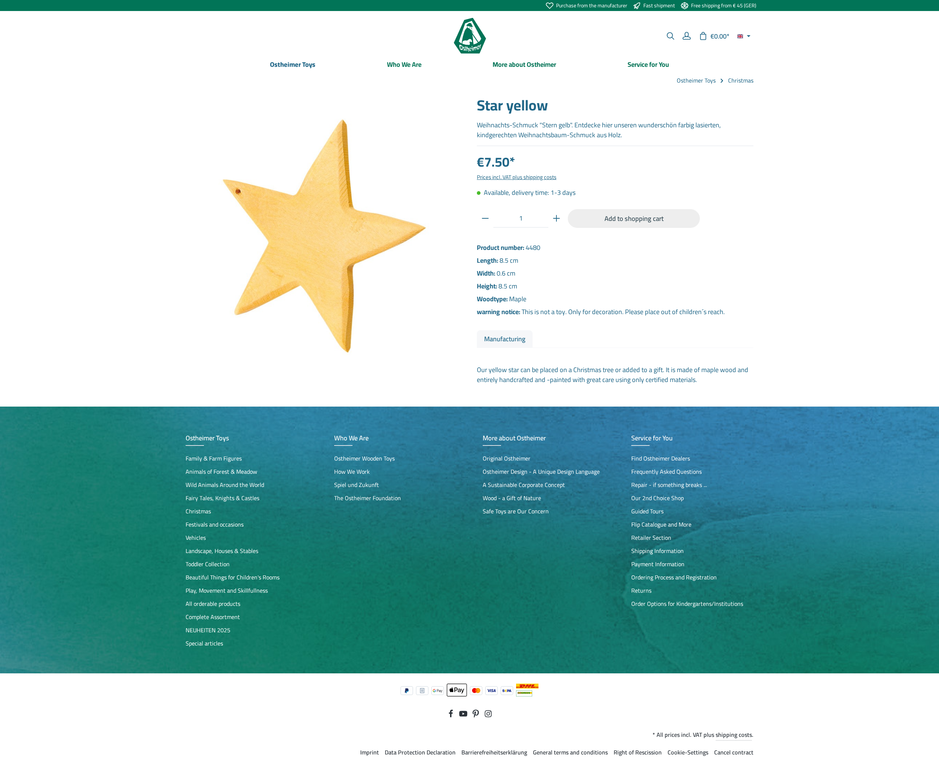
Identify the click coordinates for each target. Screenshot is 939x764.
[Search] (670, 36)
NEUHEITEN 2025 (208, 630)
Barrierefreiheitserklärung (494, 752)
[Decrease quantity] (485, 218)
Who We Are (351, 438)
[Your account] (686, 36)
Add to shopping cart (634, 218)
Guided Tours (647, 511)
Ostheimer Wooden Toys (364, 458)
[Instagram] (488, 715)
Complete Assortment (213, 616)
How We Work (352, 471)
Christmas (198, 511)
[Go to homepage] (469, 36)
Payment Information (657, 564)
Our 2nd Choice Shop (657, 497)
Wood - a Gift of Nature (512, 497)
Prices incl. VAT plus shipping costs (516, 177)
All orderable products (213, 603)
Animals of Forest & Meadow (221, 471)
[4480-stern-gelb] (324, 235)
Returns (641, 590)
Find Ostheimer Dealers (660, 458)
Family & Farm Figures (214, 458)
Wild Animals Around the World (225, 484)
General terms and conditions (570, 752)
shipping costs (734, 734)
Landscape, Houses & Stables (222, 550)
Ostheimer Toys (207, 438)
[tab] (505, 339)
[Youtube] (464, 715)
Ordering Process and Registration (674, 577)
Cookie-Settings (688, 752)
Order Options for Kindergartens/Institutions (687, 603)
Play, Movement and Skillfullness (227, 590)
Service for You (652, 438)
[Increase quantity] (556, 218)
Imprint (369, 752)
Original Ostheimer (506, 458)
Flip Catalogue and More (661, 524)
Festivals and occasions (215, 524)
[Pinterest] (476, 715)
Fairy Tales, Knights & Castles (222, 497)
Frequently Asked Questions (666, 471)
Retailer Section (651, 537)
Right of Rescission (638, 752)
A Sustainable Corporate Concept (524, 484)
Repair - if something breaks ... (669, 484)
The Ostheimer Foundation (367, 497)
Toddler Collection (208, 564)
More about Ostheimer (514, 438)
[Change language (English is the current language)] (743, 36)
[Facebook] (451, 715)
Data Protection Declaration (420, 752)
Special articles (204, 643)
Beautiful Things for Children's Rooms (232, 577)
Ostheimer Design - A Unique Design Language (541, 471)
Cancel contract (733, 752)
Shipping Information (657, 550)
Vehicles (196, 537)
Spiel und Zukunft (356, 484)
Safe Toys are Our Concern (516, 511)
